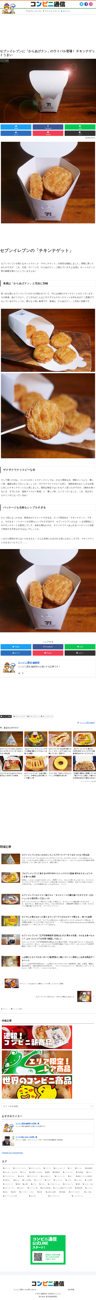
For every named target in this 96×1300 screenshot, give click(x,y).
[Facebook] (86, 4)
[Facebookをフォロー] (22, 673)
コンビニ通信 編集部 (29, 662)
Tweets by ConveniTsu (12, 1153)
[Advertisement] (48, 813)
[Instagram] (91, 4)
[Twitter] (81, 4)
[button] (92, 1106)
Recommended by (86, 781)
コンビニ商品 (7, 716)
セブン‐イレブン (20, 716)
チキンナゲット (34, 716)
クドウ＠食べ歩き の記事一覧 (26, 1137)
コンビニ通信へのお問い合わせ (24, 1289)
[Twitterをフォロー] (19, 673)
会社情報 (71, 1289)
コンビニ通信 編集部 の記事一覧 (27, 1123)
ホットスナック (48, 716)
